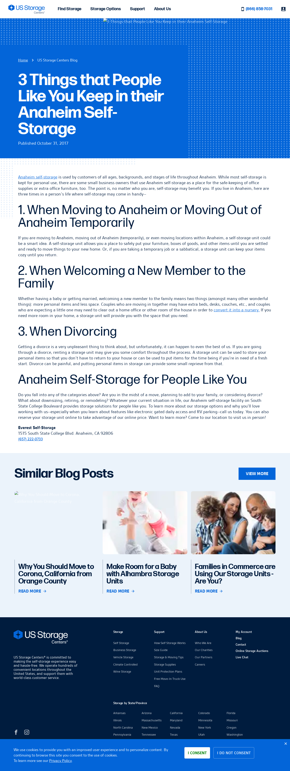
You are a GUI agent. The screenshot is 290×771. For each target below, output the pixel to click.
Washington (235, 734)
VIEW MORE (257, 473)
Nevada (175, 727)
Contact (241, 644)
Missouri (232, 720)
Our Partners (203, 657)
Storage (118, 632)
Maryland (176, 720)
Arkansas (119, 713)
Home (23, 60)
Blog (239, 638)
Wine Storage (122, 671)
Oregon (232, 727)
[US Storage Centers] (46, 638)
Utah (201, 734)
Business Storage (124, 650)
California (176, 713)
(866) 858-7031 (259, 9)
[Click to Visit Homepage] (26, 9)
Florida (231, 713)
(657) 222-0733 (30, 439)
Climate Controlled (125, 664)
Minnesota (205, 720)
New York (204, 727)
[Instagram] (26, 733)
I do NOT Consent (234, 752)
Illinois (117, 720)
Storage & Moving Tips (169, 657)
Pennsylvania (122, 734)
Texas (174, 734)
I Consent (197, 752)
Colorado (204, 713)
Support (137, 9)
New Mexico (150, 727)
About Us (162, 9)
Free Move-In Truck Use (170, 679)
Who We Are (203, 643)
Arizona (147, 713)
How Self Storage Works (170, 643)
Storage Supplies (165, 664)
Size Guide (161, 650)
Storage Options (105, 9)
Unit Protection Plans (168, 671)
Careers (200, 664)
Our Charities (204, 650)
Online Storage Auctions (252, 651)
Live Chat (242, 657)
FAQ (157, 686)
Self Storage (121, 643)
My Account (244, 632)
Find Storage (69, 9)
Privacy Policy (60, 760)
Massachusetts (152, 720)
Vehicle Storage (123, 657)
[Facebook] (16, 733)
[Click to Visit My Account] (283, 9)
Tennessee (149, 734)
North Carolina (123, 727)
